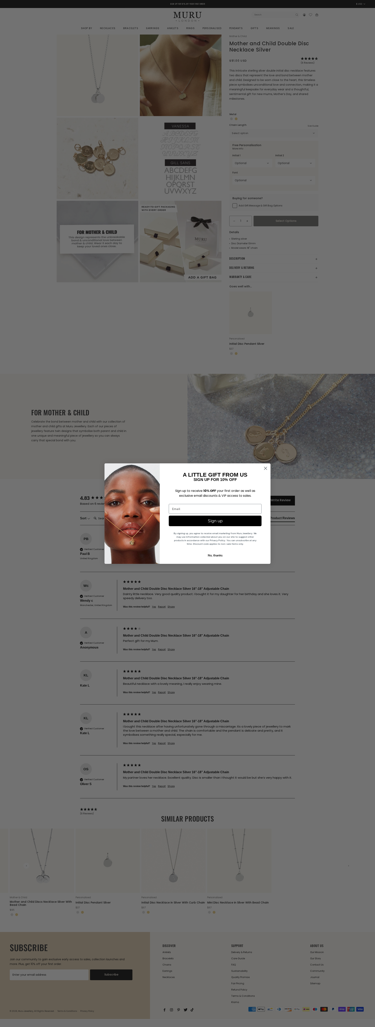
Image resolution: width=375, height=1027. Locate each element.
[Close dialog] (265, 468)
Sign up (215, 521)
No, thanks (215, 555)
